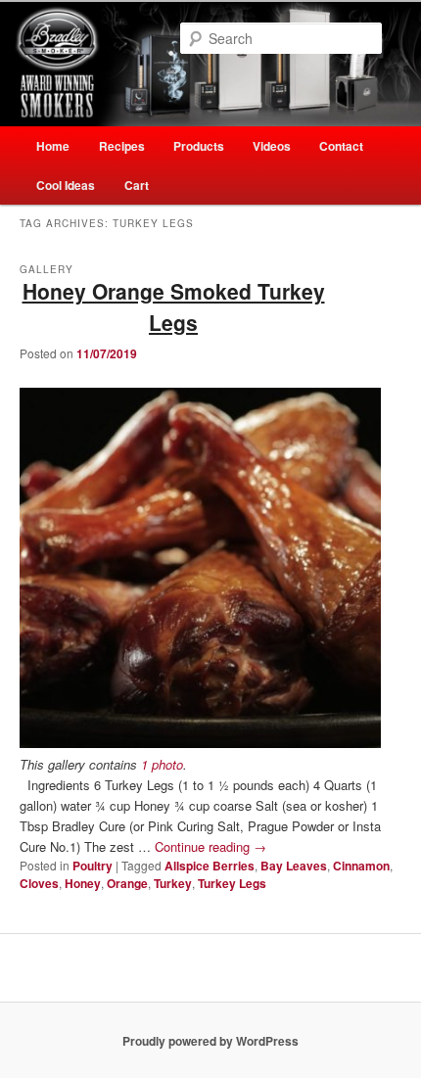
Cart (136, 185)
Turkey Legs (232, 883)
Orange (127, 883)
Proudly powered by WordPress (210, 1041)
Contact (341, 146)
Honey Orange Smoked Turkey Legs (174, 306)
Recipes (122, 146)
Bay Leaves (293, 865)
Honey (83, 883)
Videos (272, 146)
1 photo (162, 764)
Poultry (92, 865)
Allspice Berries (209, 865)
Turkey (173, 883)
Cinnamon (361, 865)
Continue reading (210, 846)
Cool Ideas (65, 185)
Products (198, 146)
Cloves (39, 883)
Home (53, 146)
